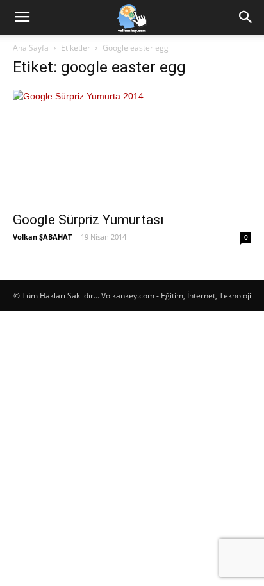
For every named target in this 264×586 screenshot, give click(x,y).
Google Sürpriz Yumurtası (88, 219)
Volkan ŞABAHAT (42, 236)
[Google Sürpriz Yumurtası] (132, 147)
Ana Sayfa (31, 47)
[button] (21, 17)
